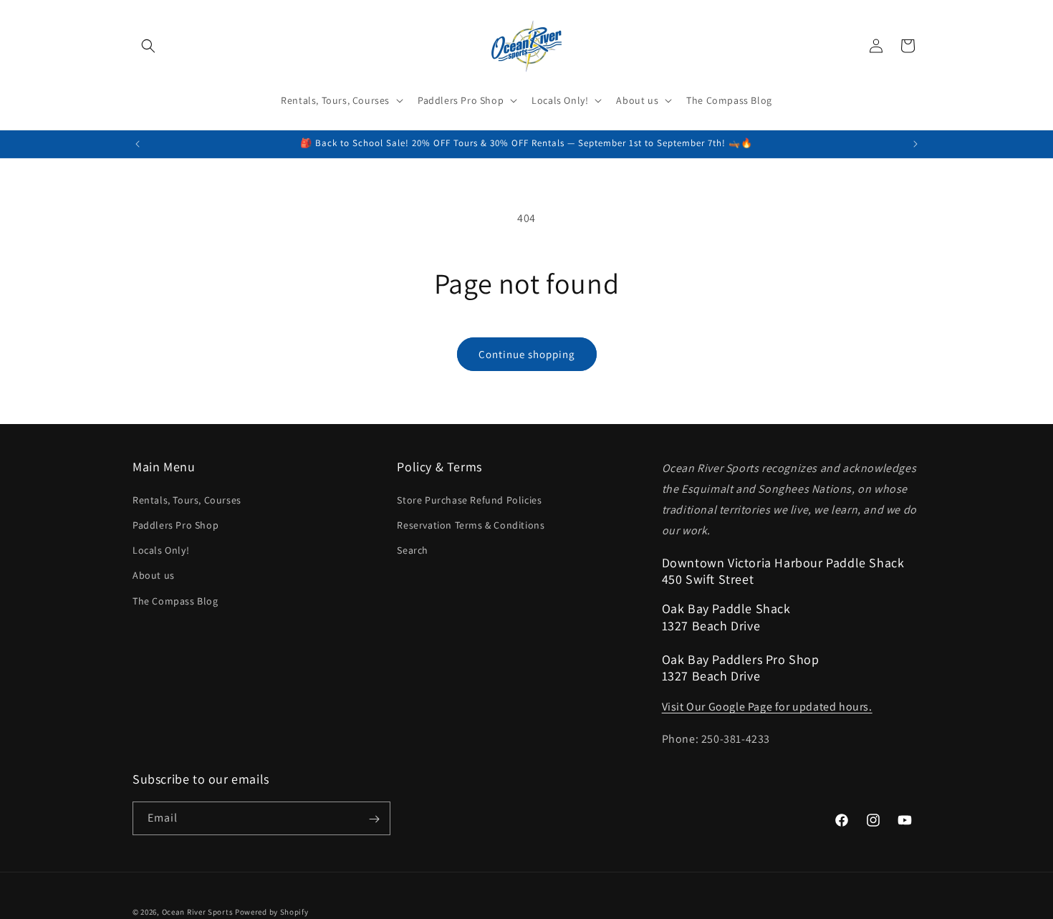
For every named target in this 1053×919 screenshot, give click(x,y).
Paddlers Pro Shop (175, 524)
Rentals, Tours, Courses (187, 499)
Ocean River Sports (198, 912)
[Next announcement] (915, 144)
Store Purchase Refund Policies (469, 499)
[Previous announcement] (137, 144)
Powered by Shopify (272, 912)
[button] (148, 46)
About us (154, 575)
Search (412, 549)
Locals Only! (161, 549)
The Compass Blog (175, 600)
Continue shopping (527, 354)
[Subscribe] (374, 819)
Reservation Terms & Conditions (470, 524)
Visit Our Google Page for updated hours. (767, 706)
